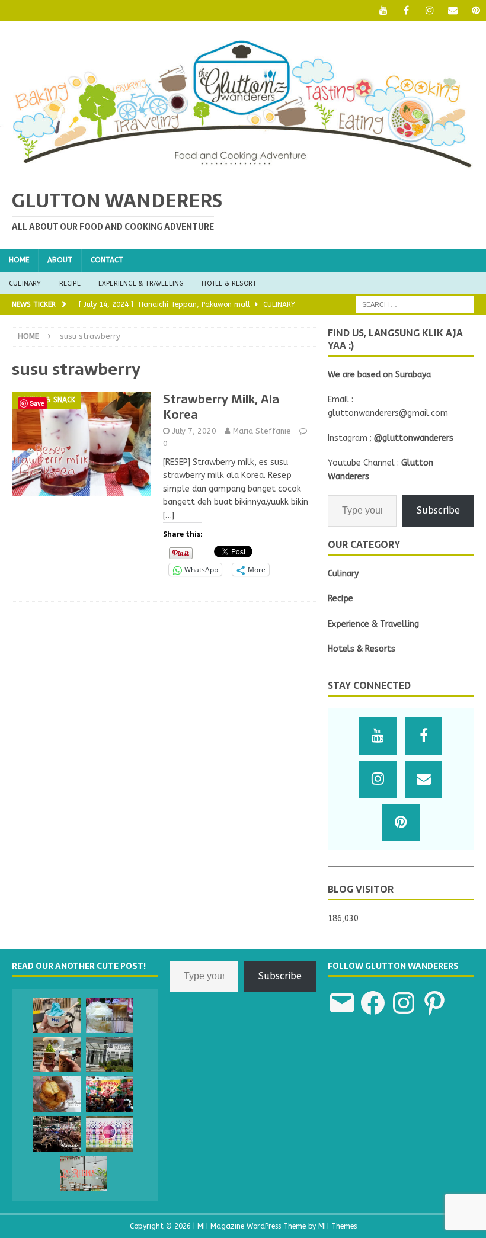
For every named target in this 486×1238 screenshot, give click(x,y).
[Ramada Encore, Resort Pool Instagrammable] (57, 1134)
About (59, 260)
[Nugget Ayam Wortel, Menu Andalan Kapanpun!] (57, 1094)
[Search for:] (415, 304)
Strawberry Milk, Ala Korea (221, 407)
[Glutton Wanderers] (243, 170)
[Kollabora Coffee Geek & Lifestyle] (109, 1015)
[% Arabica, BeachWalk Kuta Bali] (57, 1054)
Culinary (25, 283)
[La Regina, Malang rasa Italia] (83, 1173)
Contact (107, 260)
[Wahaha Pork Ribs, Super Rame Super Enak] (109, 1094)
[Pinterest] (475, 10)
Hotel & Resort (229, 283)
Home (19, 260)
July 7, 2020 (194, 430)
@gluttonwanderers (413, 438)
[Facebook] (406, 10)
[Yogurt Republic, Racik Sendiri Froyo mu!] (109, 1134)
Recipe (70, 283)
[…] (168, 516)
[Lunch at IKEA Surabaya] (57, 1015)
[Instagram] (429, 10)
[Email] (452, 10)
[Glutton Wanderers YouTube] (383, 10)
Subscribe (438, 510)
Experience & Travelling (141, 283)
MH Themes (337, 1226)
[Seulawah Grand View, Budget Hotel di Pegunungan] (109, 1054)
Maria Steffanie (262, 430)
